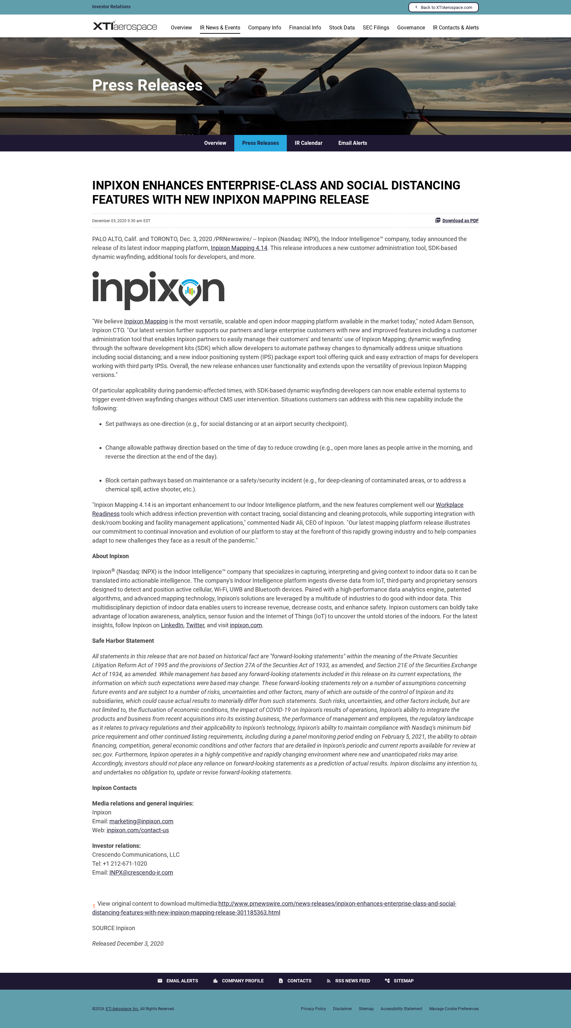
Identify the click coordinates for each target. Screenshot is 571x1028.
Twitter (195, 625)
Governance (411, 27)
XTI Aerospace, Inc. (122, 1009)
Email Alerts (352, 143)
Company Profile (238, 981)
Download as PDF (460, 220)
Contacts (295, 981)
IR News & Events (220, 27)
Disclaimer (342, 1009)
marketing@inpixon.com (141, 821)
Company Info (264, 27)
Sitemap (399, 981)
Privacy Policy (313, 1009)
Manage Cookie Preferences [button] (454, 1009)
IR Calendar (309, 143)
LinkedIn (172, 625)
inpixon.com (246, 625)
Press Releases (260, 143)
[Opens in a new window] (158, 288)
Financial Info (305, 27)
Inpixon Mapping (146, 321)
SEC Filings (376, 27)
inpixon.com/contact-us (138, 830)
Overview (181, 27)
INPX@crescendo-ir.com (141, 872)
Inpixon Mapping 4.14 (239, 247)
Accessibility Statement (401, 1009)
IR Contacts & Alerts (456, 27)
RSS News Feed (348, 981)
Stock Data (342, 27)
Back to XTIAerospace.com (446, 7)
